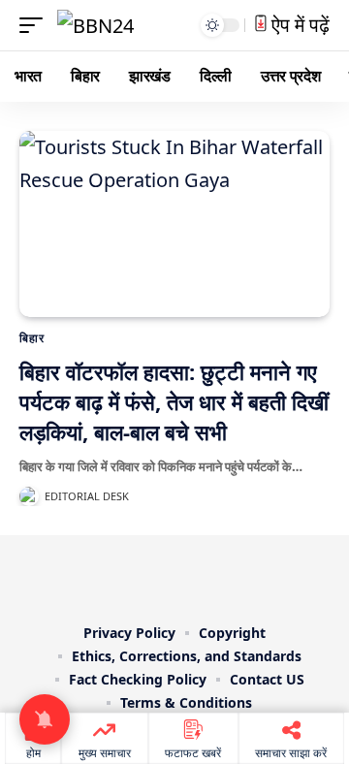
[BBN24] (95, 25)
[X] (133, 575)
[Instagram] (188, 575)
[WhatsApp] (242, 575)
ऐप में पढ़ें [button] (298, 25)
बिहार (32, 338)
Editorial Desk (87, 496)
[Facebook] (106, 575)
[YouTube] (161, 575)
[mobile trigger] (35, 25)
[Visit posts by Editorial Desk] (29, 496)
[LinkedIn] (215, 575)
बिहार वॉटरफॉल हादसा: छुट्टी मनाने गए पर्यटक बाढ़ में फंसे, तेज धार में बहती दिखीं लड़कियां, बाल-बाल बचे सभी (174, 401)
